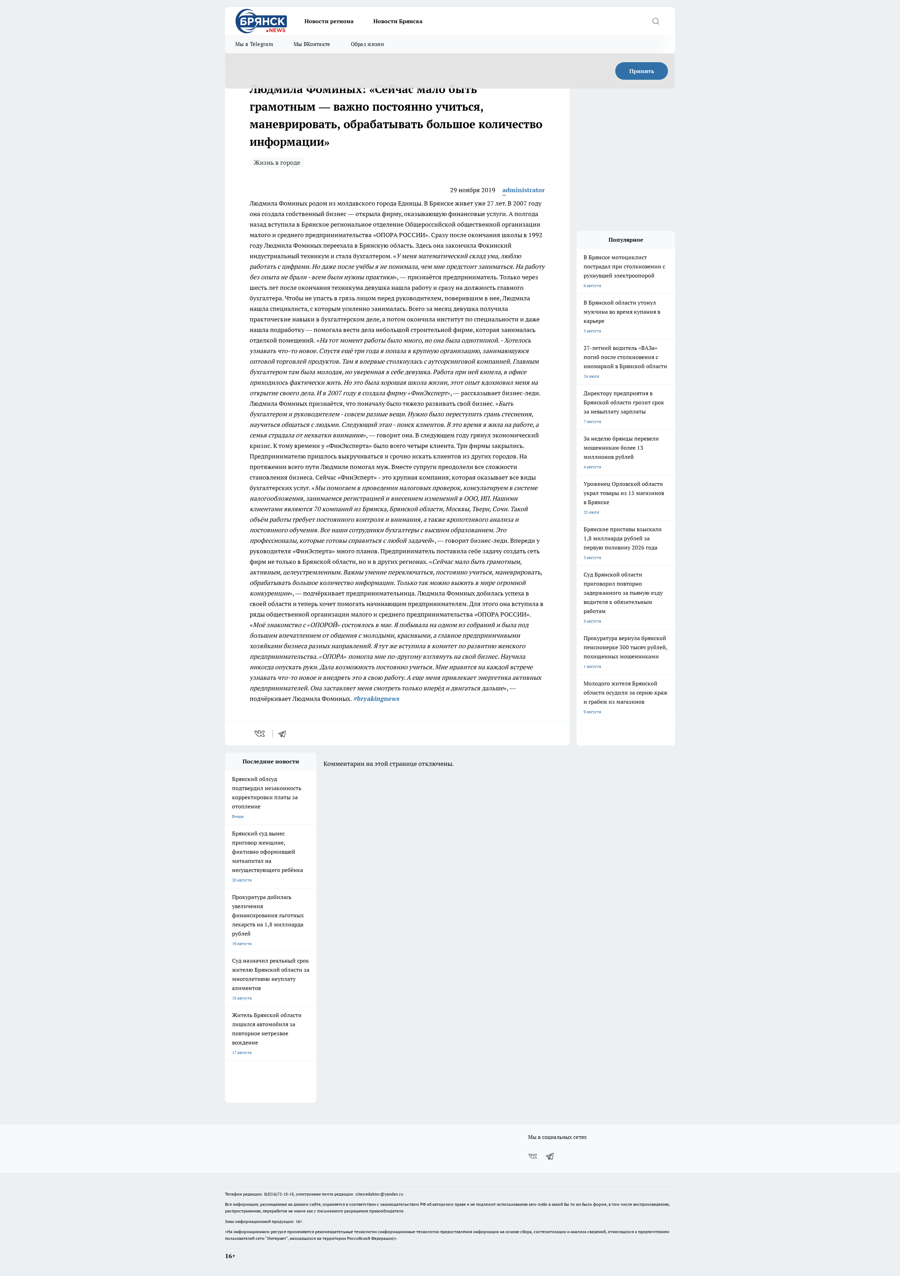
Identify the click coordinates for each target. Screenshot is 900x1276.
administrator (523, 190)
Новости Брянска (398, 21)
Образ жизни (367, 44)
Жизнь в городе (277, 162)
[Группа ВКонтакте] (532, 1156)
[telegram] (284, 733)
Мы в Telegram (254, 44)
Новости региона (329, 21)
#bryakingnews (376, 699)
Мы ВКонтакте (312, 44)
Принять (641, 70)
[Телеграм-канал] (550, 1156)
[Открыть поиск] (656, 21)
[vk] (260, 733)
